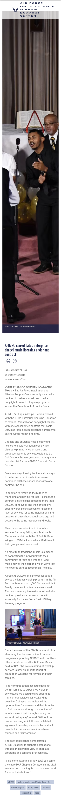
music (37, 792)
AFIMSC (11, 782)
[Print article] (8, 361)
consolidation (26, 792)
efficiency (46, 787)
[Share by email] (15, 361)
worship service (33, 787)
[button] (5, 9)
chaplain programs (17, 787)
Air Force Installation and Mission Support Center (35, 782)
